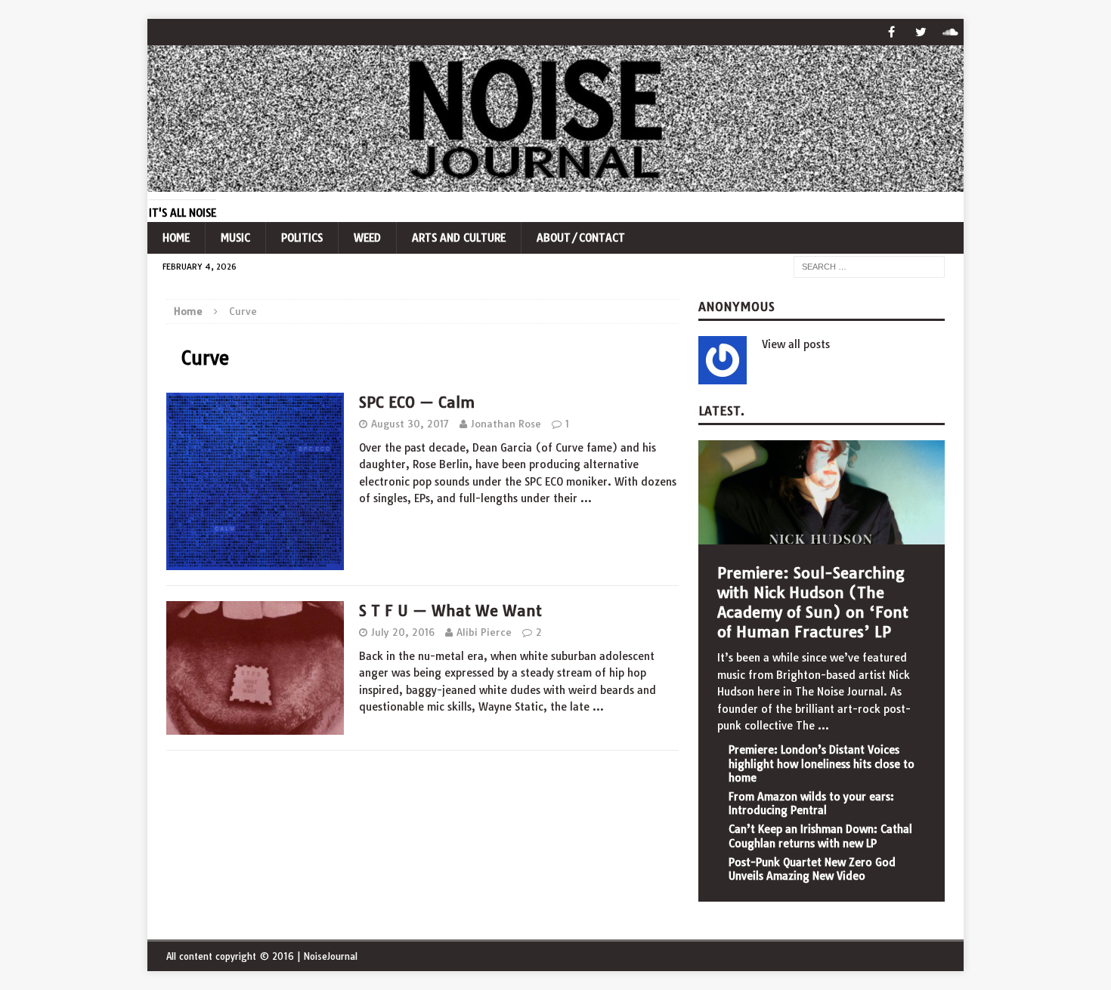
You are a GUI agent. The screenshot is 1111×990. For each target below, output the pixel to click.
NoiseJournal (330, 956)
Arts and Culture (459, 238)
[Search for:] (869, 266)
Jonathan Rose (506, 424)
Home (176, 238)
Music (235, 238)
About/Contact (581, 238)
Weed (367, 238)
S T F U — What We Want (450, 610)
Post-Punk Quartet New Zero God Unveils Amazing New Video (812, 869)
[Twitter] (921, 32)
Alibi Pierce (484, 632)
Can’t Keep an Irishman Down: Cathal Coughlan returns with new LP (820, 836)
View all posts (796, 344)
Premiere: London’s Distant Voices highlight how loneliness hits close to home (821, 763)
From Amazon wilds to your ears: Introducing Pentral (811, 803)
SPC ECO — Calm (417, 402)
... (823, 725)
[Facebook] (891, 32)
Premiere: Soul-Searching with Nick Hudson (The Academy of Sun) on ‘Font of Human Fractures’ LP (812, 602)
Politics (302, 238)
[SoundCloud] (950, 32)
